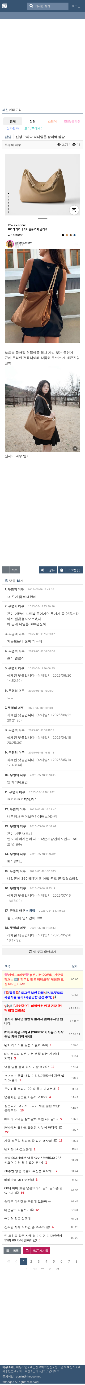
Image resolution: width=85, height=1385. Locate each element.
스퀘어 (52, 121)
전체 (13, 121)
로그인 (76, 6)
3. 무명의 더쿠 (15, 634)
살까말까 (13, 128)
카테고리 (11, 110)
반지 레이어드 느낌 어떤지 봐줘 (26, 1045)
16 (60, 1140)
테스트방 (24, 1371)
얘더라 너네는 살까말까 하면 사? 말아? (31, 1119)
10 (22, 1110)
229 (22, 984)
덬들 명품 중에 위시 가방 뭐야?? (26, 1067)
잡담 (33, 121)
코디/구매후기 (33, 128)
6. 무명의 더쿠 (15, 690)
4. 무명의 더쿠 (15, 651)
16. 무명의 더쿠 (15, 888)
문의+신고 (39, 1371)
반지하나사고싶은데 (18, 1149)
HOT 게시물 (40, 1250)
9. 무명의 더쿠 (15, 752)
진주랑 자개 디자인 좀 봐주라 (24, 1227)
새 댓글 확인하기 (44, 951)
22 (6, 1132)
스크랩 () (74, 570)
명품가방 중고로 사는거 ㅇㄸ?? (25, 1097)
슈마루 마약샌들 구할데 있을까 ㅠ (27, 1201)
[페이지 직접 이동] (42, 1269)
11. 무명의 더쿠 (15, 792)
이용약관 (21, 1367)
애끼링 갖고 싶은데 (17, 1218)
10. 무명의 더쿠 (15, 775)
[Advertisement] (42, 64)
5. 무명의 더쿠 (14, 668)
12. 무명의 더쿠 (15, 809)
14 (22, 1193)
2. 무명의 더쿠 (14, 606)
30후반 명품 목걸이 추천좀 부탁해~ (29, 1171)
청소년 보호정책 (65, 1367)
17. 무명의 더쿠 (15, 910)
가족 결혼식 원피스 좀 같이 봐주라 (28, 1140)
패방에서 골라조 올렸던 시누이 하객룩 (30, 1127)
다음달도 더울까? (16, 1210)
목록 (14, 570)
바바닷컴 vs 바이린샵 (19, 1179)
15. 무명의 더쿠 (15, 871)
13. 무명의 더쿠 (15, 826)
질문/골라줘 (72, 121)
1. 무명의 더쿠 (14, 589)
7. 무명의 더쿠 (14, 708)
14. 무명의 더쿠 (15, 854)
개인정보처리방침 (41, 1367)
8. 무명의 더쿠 (15, 730)
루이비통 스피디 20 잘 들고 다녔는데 (30, 1089)
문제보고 (54, 1371)
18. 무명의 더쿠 (15, 928)
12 (52, 1067)
